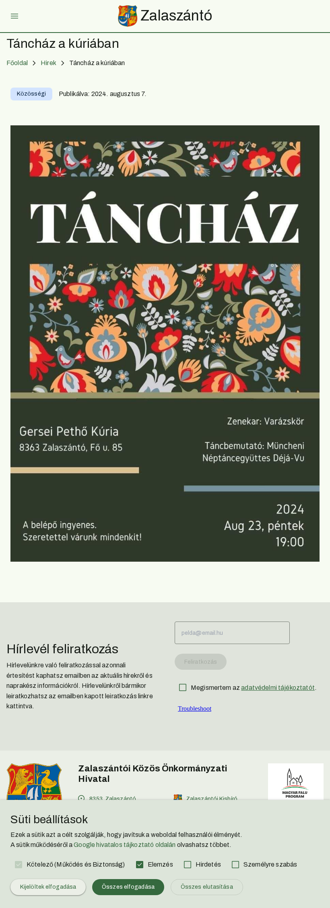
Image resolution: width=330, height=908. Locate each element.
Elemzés (160, 864)
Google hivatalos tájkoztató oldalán (124, 844)
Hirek (48, 62)
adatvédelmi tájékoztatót (278, 687)
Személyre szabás (270, 864)
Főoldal (17, 62)
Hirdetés (208, 864)
